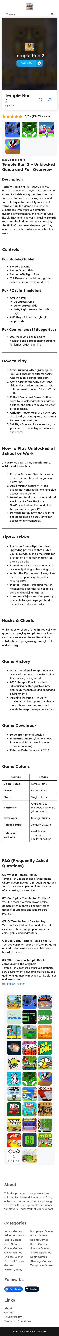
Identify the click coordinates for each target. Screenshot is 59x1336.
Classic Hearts (14, 1113)
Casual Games (13, 1248)
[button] (52, 14)
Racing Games (39, 1239)
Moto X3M (14, 1006)
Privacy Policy (13, 1316)
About (8, 1308)
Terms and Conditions (17, 1321)
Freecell (45, 1145)
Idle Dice (45, 1052)
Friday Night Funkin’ (29, 1050)
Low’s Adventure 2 (14, 1096)
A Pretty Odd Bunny (14, 1082)
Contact (9, 1312)
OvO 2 (14, 1160)
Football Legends (29, 1097)
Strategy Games (40, 1261)
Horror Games (13, 1269)
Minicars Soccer (29, 1067)
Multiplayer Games (41, 1231)
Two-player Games (42, 1265)
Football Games (14, 1261)
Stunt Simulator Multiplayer (29, 1033)
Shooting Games (40, 1252)
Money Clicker (29, 1143)
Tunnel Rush (12, 152)
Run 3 (13, 135)
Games (8, 1265)
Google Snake (14, 1020)
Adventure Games (15, 1235)
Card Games (12, 1244)
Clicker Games (13, 1252)
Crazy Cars (29, 1159)
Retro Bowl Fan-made (45, 1128)
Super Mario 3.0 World (14, 1035)
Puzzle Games (39, 1235)
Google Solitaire (45, 1020)
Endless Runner (15, 983)
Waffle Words (45, 1113)
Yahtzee (14, 1145)
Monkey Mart (29, 1113)
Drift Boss (14, 1129)
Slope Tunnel (29, 134)
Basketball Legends (29, 1128)
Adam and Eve (45, 1036)
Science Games (39, 1248)
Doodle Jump (14, 1067)
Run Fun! (46, 135)
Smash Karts (45, 1005)
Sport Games (38, 1257)
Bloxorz (45, 1099)
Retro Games (38, 1244)
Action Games (13, 1231)
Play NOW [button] (26, 63)
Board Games (12, 1239)
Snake (29, 1022)
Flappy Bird (45, 1067)
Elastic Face (14, 1051)
